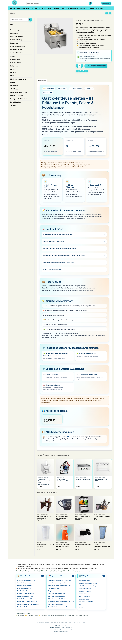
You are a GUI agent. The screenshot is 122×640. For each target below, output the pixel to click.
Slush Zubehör (15, 89)
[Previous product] (110, 13)
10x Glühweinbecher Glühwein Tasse (62, 517)
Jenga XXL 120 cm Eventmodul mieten (28, 604)
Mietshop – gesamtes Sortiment (88, 583)
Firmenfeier (63, 8)
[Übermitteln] (90, 3)
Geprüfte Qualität (94, 8)
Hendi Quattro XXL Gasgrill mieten (27, 601)
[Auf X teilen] (80, 71)
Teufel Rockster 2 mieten (24, 583)
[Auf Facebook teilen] (77, 71)
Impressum (40, 622)
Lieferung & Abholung (85, 588)
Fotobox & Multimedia (17, 46)
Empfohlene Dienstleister (86, 601)
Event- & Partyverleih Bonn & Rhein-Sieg (59, 580)
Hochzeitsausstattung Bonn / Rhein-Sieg (59, 583)
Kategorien (37, 8)
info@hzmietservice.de (65, 630)
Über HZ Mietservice (84, 596)
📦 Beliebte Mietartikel (25, 576)
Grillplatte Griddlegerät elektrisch (83, 480)
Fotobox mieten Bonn (54, 588)
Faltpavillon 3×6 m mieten (24, 585)
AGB (67, 437)
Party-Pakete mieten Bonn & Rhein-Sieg (59, 585)
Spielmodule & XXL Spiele (18, 92)
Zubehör (13, 105)
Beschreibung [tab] (42, 80)
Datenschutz (49, 622)
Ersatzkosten (82, 594)
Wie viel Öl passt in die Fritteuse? (53, 241)
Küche (12, 13)
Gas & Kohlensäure (16, 53)
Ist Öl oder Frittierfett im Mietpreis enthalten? (57, 234)
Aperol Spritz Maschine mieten (26, 580)
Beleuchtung (14, 30)
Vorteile (81, 607)
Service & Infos (83, 8)
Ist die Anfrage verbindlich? (52, 269)
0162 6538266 (54, 630)
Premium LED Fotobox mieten (25, 593)
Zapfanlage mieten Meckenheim (57, 596)
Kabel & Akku (14, 66)
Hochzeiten (56, 8)
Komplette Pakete (46, 8)
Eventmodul (14, 43)
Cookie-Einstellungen (61, 622)
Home (101, 8)
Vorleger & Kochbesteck (18, 99)
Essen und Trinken (16, 36)
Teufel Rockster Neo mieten (25, 599)
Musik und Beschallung (18, 79)
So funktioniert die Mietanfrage (87, 586)
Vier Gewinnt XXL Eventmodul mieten (28, 606)
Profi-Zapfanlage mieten (24, 588)
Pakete (12, 82)
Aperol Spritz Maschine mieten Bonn (58, 606)
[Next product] (106, 13)
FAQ (80, 604)
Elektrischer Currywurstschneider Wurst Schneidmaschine (45, 482)
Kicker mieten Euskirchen (55, 604)
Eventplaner (29, 8)
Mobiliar (13, 76)
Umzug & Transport (16, 95)
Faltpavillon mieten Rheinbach (56, 599)
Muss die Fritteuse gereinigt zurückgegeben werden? (60, 248)
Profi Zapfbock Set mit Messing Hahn (44, 517)
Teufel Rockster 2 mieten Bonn (56, 593)
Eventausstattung (16, 40)
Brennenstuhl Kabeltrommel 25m (63, 480)
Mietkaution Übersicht (85, 591)
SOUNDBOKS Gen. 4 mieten (25, 596)
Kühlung (13, 72)
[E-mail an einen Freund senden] (86, 71)
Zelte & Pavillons (15, 102)
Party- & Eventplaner (84, 580)
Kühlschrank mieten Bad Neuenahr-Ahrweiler (61, 601)
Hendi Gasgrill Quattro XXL (102, 480)
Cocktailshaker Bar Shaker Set (102, 517)
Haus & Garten (15, 59)
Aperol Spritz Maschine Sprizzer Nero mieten (63, 545)
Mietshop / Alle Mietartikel (17, 8)
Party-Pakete (51, 591)
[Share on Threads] (83, 71)
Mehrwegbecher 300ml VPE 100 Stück (45, 545)
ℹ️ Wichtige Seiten (85, 576)
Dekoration (14, 33)
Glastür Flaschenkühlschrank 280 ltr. (102, 546)
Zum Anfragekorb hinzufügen (96, 65)
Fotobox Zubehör (16, 49)
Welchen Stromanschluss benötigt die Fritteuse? (58, 262)
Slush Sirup (14, 85)
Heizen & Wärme (15, 63)
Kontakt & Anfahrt (73, 8)
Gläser (12, 56)
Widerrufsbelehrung (78, 622)
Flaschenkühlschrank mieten (25, 591)
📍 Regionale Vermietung (56, 576)
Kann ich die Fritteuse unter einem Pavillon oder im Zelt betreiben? (64, 255)
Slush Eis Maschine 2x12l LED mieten (82, 517)
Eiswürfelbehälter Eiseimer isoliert (83, 545)
